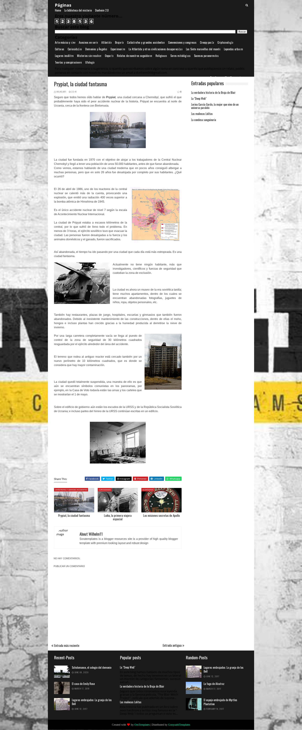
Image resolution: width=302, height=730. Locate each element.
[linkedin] (241, 77)
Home (58, 10)
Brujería (119, 42)
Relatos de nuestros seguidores (134, 56)
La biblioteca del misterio (78, 10)
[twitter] (236, 77)
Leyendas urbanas (233, 49)
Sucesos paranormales (206, 56)
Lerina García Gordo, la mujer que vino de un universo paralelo (215, 106)
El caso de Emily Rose (83, 684)
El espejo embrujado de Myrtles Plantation (220, 702)
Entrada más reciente (66, 645)
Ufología (90, 62)
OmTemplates (142, 724)
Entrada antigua (172, 645)
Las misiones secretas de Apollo (161, 515)
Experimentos (118, 49)
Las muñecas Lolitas (202, 114)
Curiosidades (75, 49)
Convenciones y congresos (182, 42)
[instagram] (231, 77)
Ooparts (109, 56)
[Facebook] (211, 77)
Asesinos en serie (88, 42)
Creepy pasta (207, 42)
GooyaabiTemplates (179, 724)
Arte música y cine (65, 42)
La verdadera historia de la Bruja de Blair (213, 93)
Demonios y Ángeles (96, 49)
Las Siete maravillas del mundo (203, 49)
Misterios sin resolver (89, 56)
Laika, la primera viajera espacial (118, 517)
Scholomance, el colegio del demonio (91, 668)
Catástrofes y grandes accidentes (146, 42)
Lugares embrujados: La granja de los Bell (92, 702)
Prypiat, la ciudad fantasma (74, 515)
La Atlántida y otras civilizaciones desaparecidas (156, 49)
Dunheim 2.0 (102, 10)
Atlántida (106, 42)
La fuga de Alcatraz (214, 684)
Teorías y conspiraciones (68, 62)
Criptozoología (225, 42)
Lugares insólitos (64, 56)
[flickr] (226, 77)
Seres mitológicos (180, 56)
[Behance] (221, 77)
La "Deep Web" (198, 99)
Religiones (161, 56)
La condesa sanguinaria (203, 120)
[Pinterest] (216, 77)
